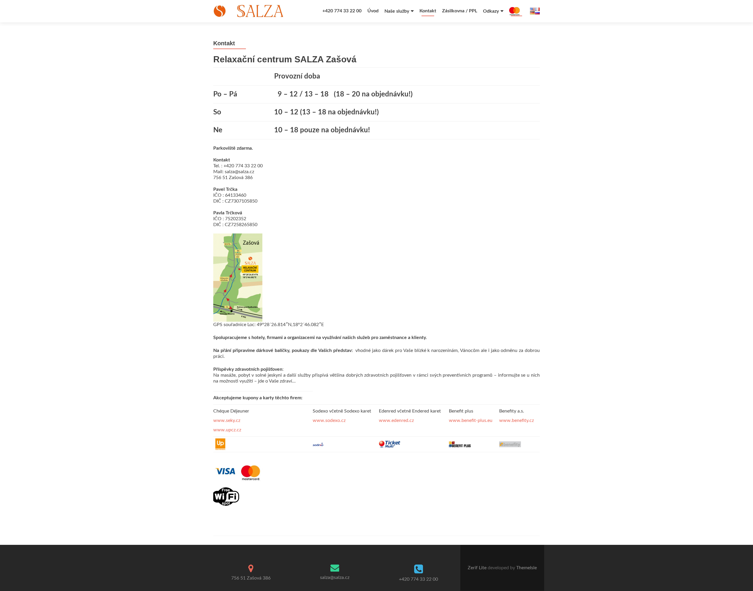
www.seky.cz (226, 420)
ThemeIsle (526, 567)
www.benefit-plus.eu (470, 420)
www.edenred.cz (396, 420)
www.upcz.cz (227, 430)
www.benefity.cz (516, 420)
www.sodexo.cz (329, 420)
